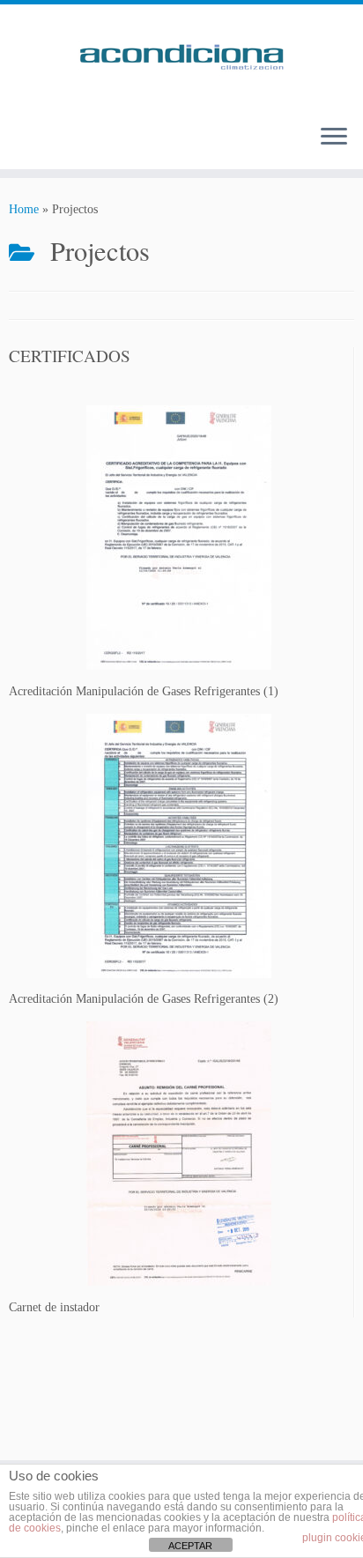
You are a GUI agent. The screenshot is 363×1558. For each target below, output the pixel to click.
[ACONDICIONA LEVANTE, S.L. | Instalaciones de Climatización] (181, 57)
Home (24, 209)
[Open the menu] (334, 137)
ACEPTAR (190, 1545)
